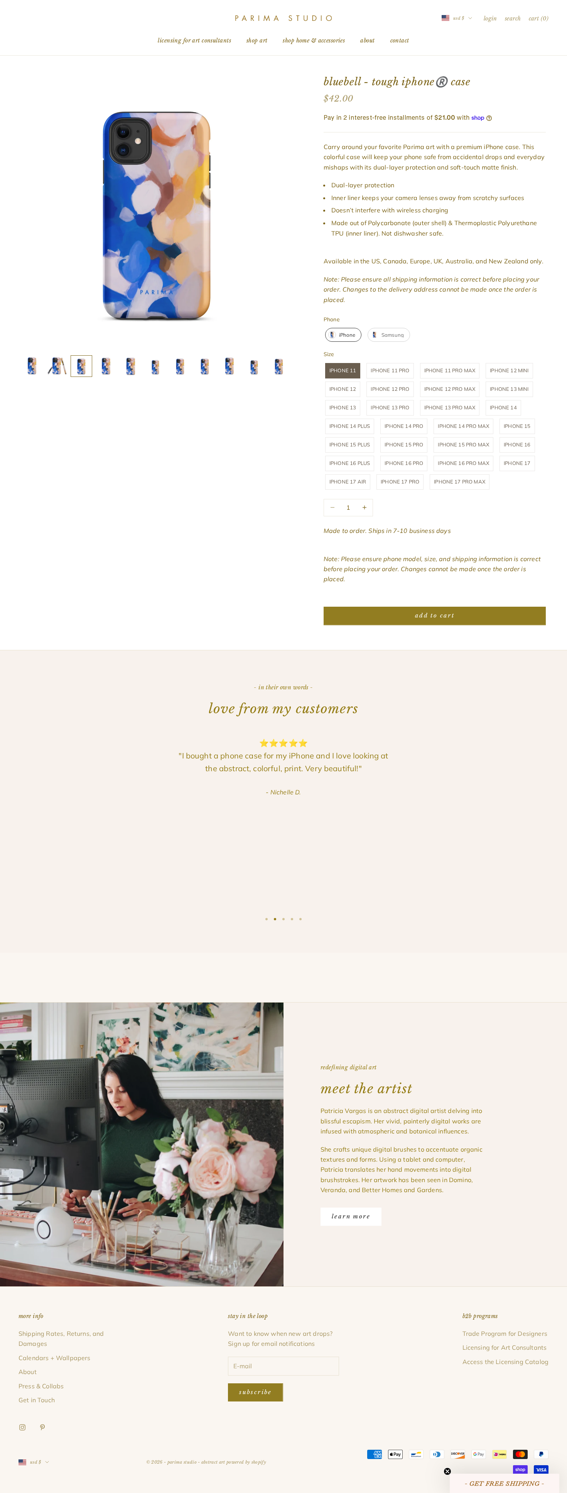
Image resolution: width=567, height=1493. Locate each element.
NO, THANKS (283, 808)
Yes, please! (284, 784)
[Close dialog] (336, 699)
